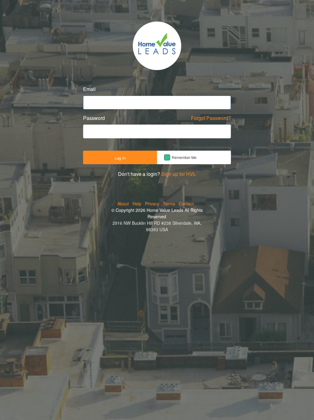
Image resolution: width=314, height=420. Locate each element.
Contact (186, 203)
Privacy (152, 203)
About (123, 203)
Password (94, 117)
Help (136, 203)
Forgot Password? (211, 117)
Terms (169, 203)
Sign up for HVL (178, 173)
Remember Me (184, 157)
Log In (120, 158)
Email (89, 89)
